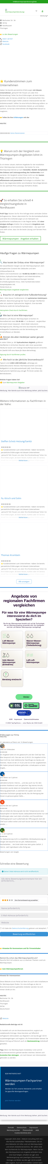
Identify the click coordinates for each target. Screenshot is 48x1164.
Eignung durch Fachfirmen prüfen (12, 354)
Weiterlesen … (24, 460)
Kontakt (11, 1123)
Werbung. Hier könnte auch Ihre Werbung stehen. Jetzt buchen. (24, 390)
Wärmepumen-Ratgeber (16, 382)
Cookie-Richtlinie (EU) (23, 1128)
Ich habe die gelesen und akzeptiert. (25, 924)
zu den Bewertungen (10, 34)
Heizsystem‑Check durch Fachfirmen (13, 310)
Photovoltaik (28, 1126)
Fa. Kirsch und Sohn (11, 498)
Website (5, 41)
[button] (24, 262)
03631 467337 (7, 39)
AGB (37, 1126)
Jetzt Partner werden (13, 1096)
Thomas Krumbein (10, 555)
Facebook (5, 44)
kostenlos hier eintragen (9, 1051)
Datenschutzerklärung (20, 924)
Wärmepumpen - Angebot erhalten (20, 238)
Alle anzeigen (24, 581)
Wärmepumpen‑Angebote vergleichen (14, 290)
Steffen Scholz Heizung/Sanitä (16, 441)
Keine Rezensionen (17, 133)
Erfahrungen (18, 117)
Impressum (33, 1123)
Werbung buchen (13, 1126)
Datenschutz (21, 1123)
